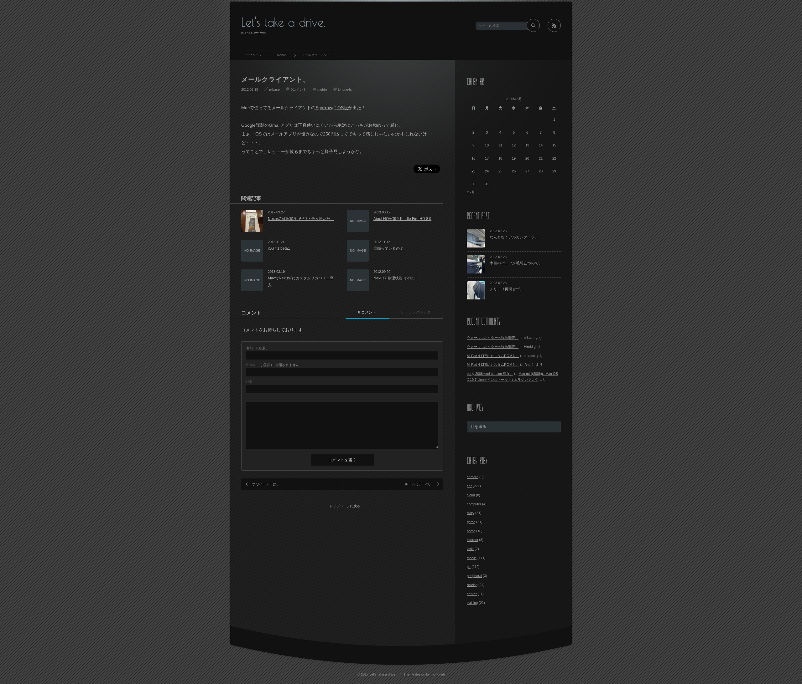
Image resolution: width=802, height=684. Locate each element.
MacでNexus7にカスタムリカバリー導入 (300, 281)
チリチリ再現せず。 (506, 289)
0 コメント (367, 312)
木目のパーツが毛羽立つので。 (516, 263)
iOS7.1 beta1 (279, 248)
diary (470, 513)
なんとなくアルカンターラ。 (514, 237)
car (469, 486)
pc (469, 567)
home (471, 531)
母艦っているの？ (388, 248)
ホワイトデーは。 (266, 484)
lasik (470, 549)
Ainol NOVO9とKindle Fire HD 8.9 (402, 219)
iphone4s (345, 89)
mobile (322, 89)
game (471, 522)
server (472, 594)
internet (472, 540)
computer (474, 504)
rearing (472, 585)
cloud (471, 495)
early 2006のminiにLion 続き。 (490, 373)
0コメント (298, 89)
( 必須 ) (257, 348)
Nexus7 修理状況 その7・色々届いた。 (301, 219)
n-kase (274, 89)
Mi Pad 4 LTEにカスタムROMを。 (493, 356)
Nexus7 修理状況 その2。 (395, 278)
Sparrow (323, 107)
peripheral (474, 576)
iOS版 (342, 107)
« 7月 (471, 192)
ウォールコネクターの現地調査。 (492, 337)
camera (472, 477)
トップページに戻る (344, 506)
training (472, 603)
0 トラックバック (416, 312)
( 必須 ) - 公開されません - (273, 365)
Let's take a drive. (283, 22)
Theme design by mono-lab (424, 674)
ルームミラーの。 (418, 484)
